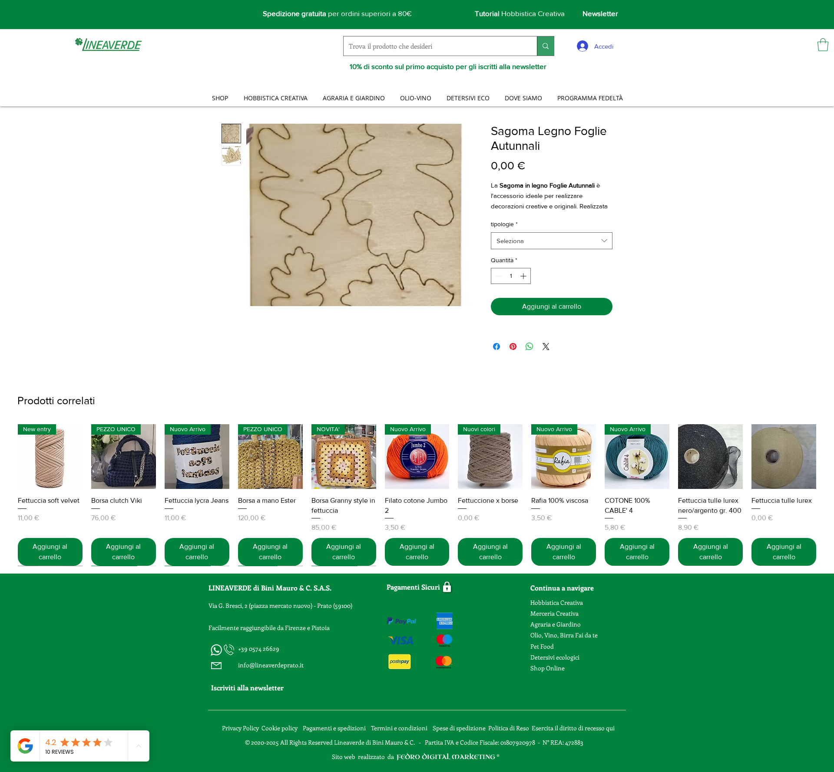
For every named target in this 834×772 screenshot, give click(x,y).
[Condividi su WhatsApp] (529, 346)
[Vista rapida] (710, 456)
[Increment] (524, 276)
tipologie (504, 224)
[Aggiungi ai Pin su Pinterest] (513, 346)
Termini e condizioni (400, 728)
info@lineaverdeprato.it (271, 665)
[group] (417, 495)
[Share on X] (546, 346)
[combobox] (551, 240)
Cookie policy (279, 728)
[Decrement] (497, 276)
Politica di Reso (508, 728)
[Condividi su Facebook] (496, 346)
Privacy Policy (240, 728)
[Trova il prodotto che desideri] (545, 46)
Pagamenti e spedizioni (335, 728)
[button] (822, 44)
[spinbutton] (511, 276)
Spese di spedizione (460, 728)
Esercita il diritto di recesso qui (573, 728)
